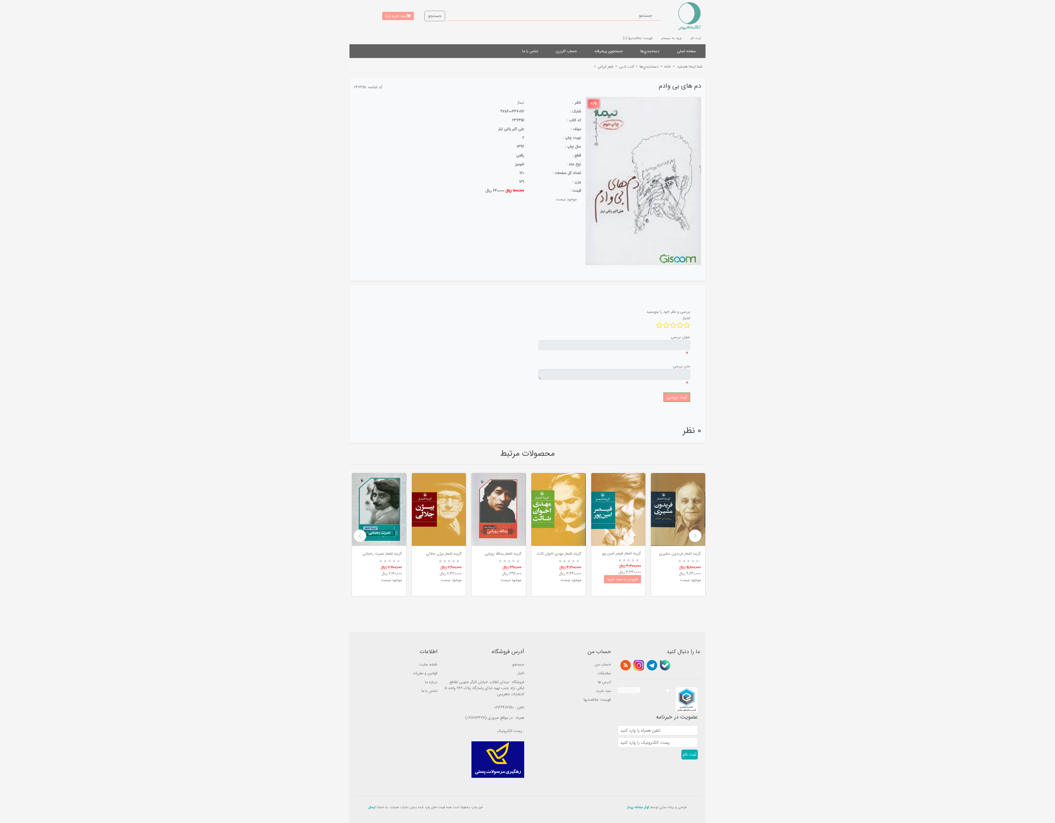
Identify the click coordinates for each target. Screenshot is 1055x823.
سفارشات (604, 673)
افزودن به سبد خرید (622, 579)
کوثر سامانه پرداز (638, 807)
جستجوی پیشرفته (609, 51)
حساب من (603, 664)
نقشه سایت (428, 664)
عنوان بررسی (680, 337)
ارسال (372, 807)
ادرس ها (604, 682)
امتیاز (686, 318)
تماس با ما (530, 51)
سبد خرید (603, 691)
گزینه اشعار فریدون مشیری (680, 554)
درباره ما (431, 682)
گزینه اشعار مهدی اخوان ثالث (559, 554)
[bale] (665, 665)
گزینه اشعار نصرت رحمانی (382, 554)
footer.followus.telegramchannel (652, 665)
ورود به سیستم (671, 38)
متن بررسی (681, 366)
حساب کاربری (566, 51)
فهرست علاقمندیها (597, 700)
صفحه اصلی (686, 51)
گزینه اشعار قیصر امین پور (621, 553)
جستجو (435, 15)
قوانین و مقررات (425, 673)
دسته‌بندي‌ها (649, 51)
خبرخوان (625, 665)
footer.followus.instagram (639, 665)
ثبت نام (695, 38)
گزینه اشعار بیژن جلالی (444, 554)
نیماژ (520, 103)
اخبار (520, 673)
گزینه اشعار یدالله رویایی (503, 554)
